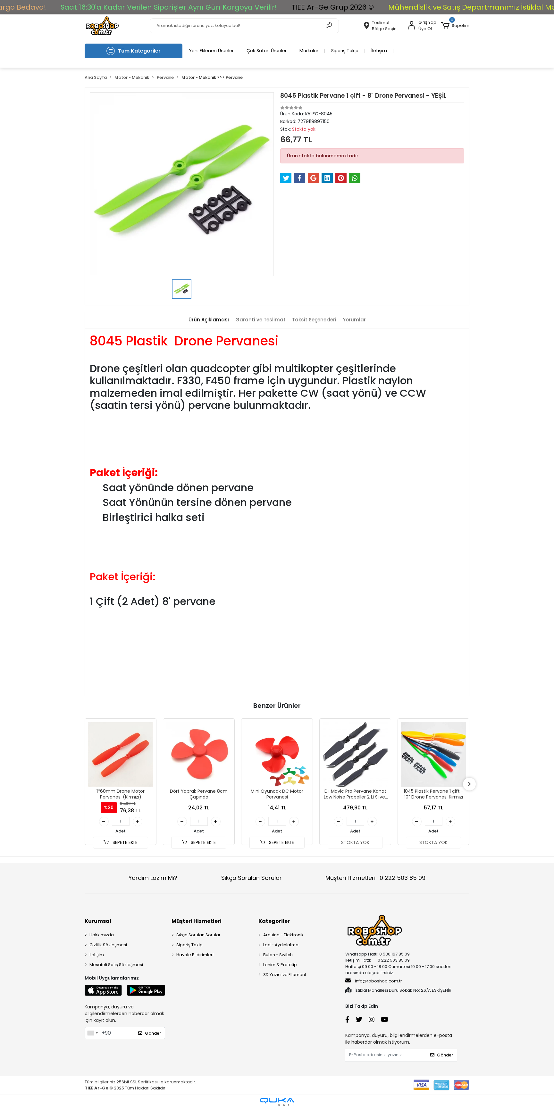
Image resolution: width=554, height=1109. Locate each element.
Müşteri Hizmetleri (375, 878)
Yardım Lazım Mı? (153, 878)
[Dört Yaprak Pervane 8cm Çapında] (198, 754)
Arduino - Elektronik (283, 935)
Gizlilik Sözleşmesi (108, 945)
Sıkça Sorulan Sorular (251, 878)
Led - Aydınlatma (280, 945)
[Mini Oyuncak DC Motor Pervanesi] (277, 754)
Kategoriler (274, 921)
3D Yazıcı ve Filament (284, 975)
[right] (469, 784)
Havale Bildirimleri (195, 955)
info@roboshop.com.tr (378, 981)
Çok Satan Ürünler (267, 50)
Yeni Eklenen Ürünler (211, 50)
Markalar (308, 50)
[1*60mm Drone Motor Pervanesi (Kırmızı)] (120, 754)
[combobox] (92, 1033)
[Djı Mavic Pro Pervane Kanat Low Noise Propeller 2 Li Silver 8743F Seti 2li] (355, 754)
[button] (455, 25)
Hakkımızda (101, 935)
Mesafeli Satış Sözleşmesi (116, 965)
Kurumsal (98, 921)
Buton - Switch (278, 955)
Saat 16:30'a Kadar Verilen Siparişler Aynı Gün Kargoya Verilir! (169, 7)
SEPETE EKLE (124, 842)
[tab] (209, 320)
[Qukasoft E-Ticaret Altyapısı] (277, 1102)
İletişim (379, 50)
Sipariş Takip (344, 50)
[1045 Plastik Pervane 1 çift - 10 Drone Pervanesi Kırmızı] (433, 754)
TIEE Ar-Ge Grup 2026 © (332, 7)
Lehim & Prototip (280, 965)
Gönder (153, 1033)
